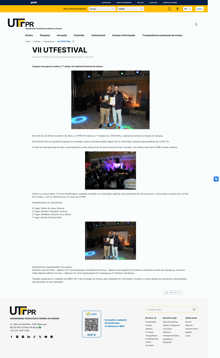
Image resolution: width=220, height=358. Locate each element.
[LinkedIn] (28, 336)
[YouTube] (45, 336)
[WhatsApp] (51, 336)
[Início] (35, 24)
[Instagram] (22, 336)
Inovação (62, 35)
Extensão (79, 35)
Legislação (153, 2)
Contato (148, 325)
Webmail (189, 325)
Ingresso (149, 329)
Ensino (29, 35)
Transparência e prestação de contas (162, 35)
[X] (40, 336)
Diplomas (167, 332)
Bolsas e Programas (171, 325)
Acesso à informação (124, 2)
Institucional (98, 35)
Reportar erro (174, 292)
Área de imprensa (170, 322)
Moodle (188, 332)
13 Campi (149, 332)
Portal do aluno (191, 329)
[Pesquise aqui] (194, 309)
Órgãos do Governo (170, 2)
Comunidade (150, 322)
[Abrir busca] (196, 24)
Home (28, 41)
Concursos (167, 329)
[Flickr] (17, 336)
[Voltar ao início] (24, 311)
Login (187, 335)
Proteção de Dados (171, 335)
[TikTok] (34, 336)
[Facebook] (11, 336)
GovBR (34, 2)
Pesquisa (45, 35)
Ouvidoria (149, 345)
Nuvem (188, 322)
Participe (140, 2)
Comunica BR (106, 2)
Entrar (199, 9)
